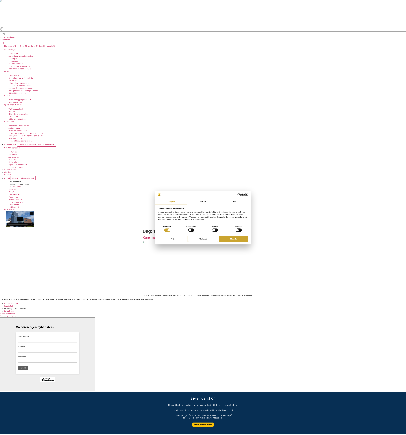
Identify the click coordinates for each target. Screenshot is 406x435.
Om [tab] (234, 202)
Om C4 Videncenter (12, 148)
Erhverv (7, 71)
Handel (7, 96)
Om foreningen (10, 49)
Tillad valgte (203, 239)
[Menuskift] (2, 43)
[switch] (191, 230)
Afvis (173, 239)
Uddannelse (9, 122)
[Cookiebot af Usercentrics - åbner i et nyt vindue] (239, 194)
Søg (1, 28)
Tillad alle (233, 239)
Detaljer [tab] (203, 202)
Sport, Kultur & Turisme (13, 105)
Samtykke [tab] (171, 202)
